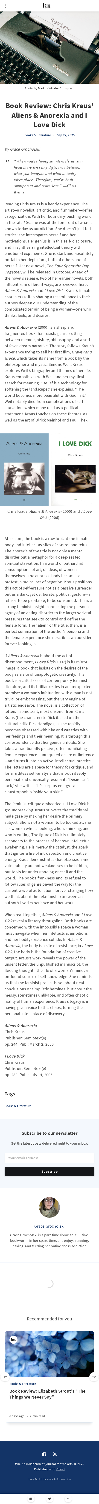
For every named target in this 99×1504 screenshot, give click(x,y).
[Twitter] (49, 1498)
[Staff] (13, 1340)
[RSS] (55, 1454)
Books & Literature (37, 135)
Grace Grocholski (49, 1226)
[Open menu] (6, 5)
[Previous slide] (5, 1376)
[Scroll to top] (68, 1498)
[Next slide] (94, 1376)
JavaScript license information (49, 1479)
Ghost (60, 1469)
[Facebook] (31, 1498)
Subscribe (49, 1171)
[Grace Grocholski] (49, 1207)
